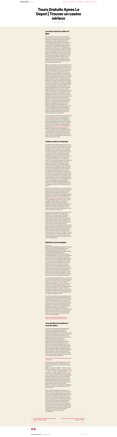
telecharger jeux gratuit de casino (56, 198)
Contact (95, 1)
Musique (64, 1)
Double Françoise (24, 1)
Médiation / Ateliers (89, 1)
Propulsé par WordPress (46, 434)
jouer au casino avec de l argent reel (60, 127)
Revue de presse (72, 1)
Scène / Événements (81, 1)
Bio (67, 1)
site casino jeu (60, 283)
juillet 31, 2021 (61, 22)
